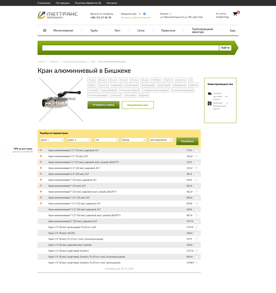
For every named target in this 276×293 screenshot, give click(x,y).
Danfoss (180, 79)
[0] (235, 13)
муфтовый (164, 85)
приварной (179, 85)
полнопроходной (129, 90)
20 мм (102, 79)
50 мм (144, 79)
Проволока (168, 30)
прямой (193, 85)
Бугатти (103, 85)
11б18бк (156, 79)
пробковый (132, 85)
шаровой (117, 85)
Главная (41, 62)
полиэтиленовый (97, 95)
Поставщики (62, 2)
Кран (93, 62)
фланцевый (148, 85)
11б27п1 (168, 79)
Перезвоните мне (137, 104)
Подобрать (187, 141)
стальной (116, 95)
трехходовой (108, 90)
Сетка (140, 30)
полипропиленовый (182, 90)
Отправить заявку (103, 104)
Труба (94, 30)
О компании (44, 2)
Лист (117, 30)
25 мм (112, 79)
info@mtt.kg (222, 16)
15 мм (91, 79)
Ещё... (233, 30)
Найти (225, 47)
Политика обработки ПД (88, 2)
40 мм (133, 79)
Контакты (112, 2)
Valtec (91, 85)
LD (190, 79)
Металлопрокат (63, 30)
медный (143, 95)
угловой (92, 90)
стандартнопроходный (155, 90)
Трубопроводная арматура (202, 30)
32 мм (123, 79)
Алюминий (54, 62)
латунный (130, 95)
